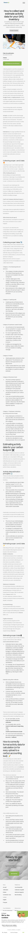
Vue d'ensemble (18, 887)
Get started (14, 873)
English (4, 899)
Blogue (16, 910)
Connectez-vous (7, 894)
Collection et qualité (19, 889)
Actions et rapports (19, 892)
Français (5, 902)
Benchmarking (18, 894)
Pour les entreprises (7, 910)
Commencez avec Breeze (12, 63)
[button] (24, 2)
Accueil (4, 887)
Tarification (5, 889)
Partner (4, 892)
